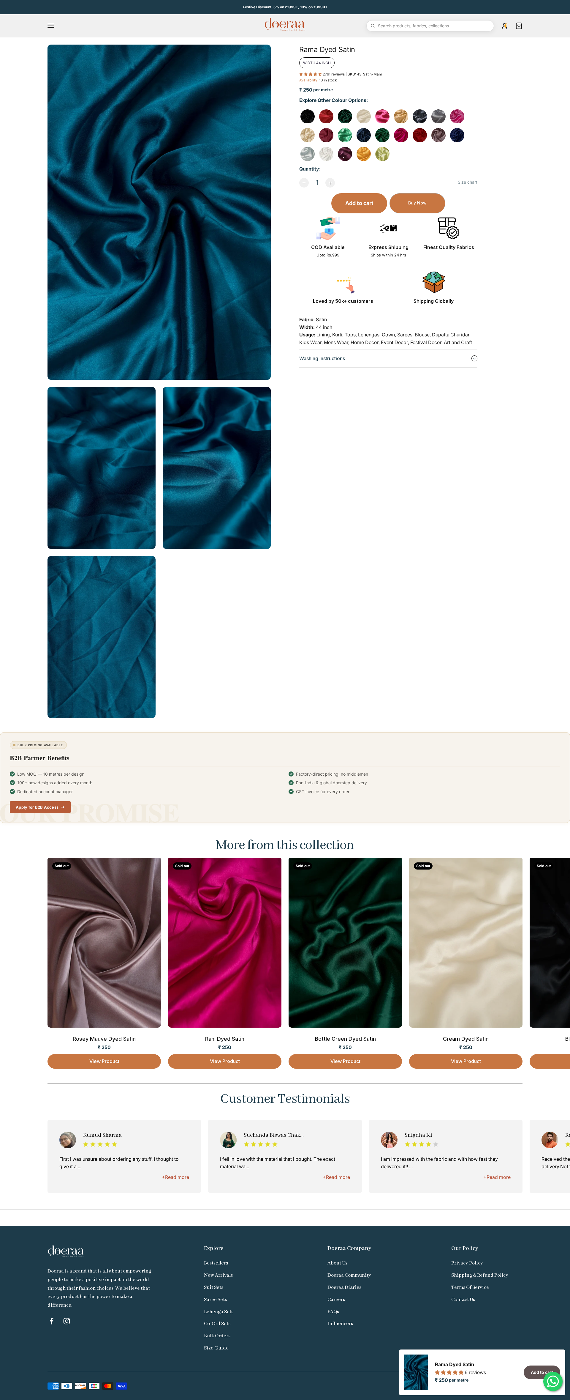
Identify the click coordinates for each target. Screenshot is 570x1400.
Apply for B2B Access (37, 807)
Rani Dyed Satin (224, 1039)
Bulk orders (217, 1336)
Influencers (340, 1324)
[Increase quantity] (330, 183)
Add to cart (359, 203)
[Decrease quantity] (304, 183)
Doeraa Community (349, 1275)
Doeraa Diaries (344, 1287)
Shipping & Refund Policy (479, 1275)
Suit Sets (213, 1287)
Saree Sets (215, 1300)
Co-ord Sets (217, 1324)
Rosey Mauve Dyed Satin (104, 1039)
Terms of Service (470, 1287)
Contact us (463, 1300)
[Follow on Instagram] (67, 1321)
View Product (104, 1061)
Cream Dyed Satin (466, 1039)
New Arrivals (218, 1275)
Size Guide (216, 1348)
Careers (336, 1300)
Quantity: (310, 169)
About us (337, 1263)
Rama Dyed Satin (454, 1364)
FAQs (333, 1312)
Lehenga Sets (218, 1312)
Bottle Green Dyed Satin (345, 1039)
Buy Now (417, 203)
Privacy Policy (467, 1263)
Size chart (467, 182)
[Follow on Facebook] (52, 1321)
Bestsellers (216, 1263)
